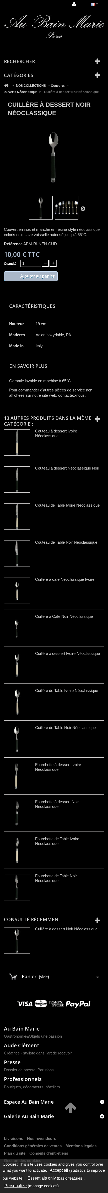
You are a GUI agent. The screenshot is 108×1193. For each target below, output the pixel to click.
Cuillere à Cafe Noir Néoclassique (64, 616)
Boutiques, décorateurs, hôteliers (32, 1087)
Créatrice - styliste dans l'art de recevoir (38, 1053)
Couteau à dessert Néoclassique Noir (67, 468)
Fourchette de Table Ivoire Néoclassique (57, 841)
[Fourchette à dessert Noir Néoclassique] (17, 813)
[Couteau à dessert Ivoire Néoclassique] (17, 442)
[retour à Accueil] (6, 86)
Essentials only (42, 1178)
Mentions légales (81, 1146)
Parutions (45, 1070)
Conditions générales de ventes (33, 1146)
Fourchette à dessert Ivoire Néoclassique (58, 767)
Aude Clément (21, 1045)
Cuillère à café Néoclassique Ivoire (64, 579)
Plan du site (14, 1153)
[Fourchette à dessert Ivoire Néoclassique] (17, 776)
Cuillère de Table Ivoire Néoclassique (66, 690)
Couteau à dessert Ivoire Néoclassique (56, 433)
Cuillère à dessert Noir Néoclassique (66, 929)
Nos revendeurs (41, 1138)
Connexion (75, 4)
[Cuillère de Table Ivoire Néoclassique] (17, 702)
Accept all (59, 1170)
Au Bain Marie (22, 1028)
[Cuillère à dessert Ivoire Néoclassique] (17, 665)
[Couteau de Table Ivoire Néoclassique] (17, 516)
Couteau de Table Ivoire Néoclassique (67, 505)
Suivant (82, 208)
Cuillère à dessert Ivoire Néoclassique (67, 653)
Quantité (10, 264)
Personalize (15, 1186)
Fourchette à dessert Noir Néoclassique (57, 804)
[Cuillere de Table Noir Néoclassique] (17, 739)
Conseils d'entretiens (48, 1153)
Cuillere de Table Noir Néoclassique (65, 727)
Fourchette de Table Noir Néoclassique (56, 878)
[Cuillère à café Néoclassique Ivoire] (17, 591)
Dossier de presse (19, 1070)
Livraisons (13, 1138)
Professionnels (23, 1079)
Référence (13, 244)
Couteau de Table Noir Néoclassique (66, 542)
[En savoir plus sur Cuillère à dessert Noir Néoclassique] (17, 940)
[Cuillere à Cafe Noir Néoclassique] (17, 628)
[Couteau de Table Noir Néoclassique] (17, 554)
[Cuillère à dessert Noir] (41, 208)
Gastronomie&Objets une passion (33, 1036)
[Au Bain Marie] (54, 26)
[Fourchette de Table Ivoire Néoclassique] (17, 850)
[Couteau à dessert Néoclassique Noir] (17, 479)
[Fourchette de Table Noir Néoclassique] (17, 887)
